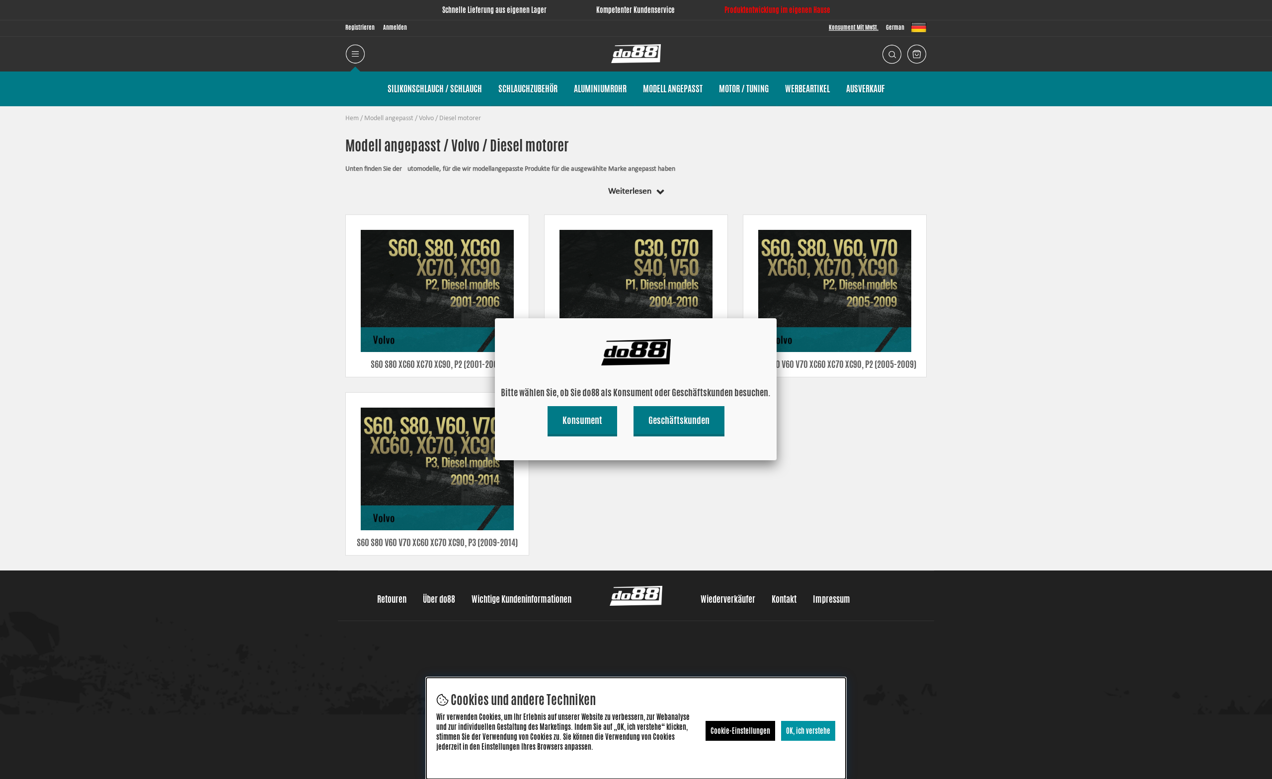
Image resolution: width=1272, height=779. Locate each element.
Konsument (582, 420)
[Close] (777, 318)
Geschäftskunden (679, 420)
